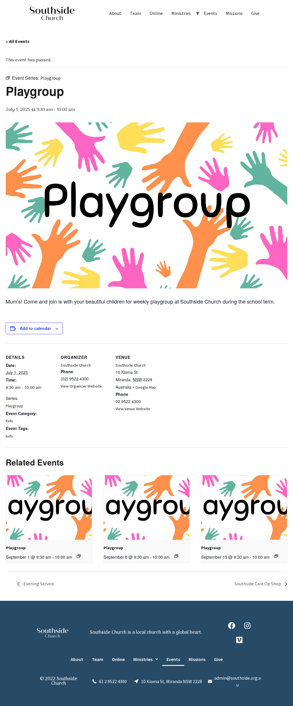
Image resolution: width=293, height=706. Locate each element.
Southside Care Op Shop (258, 583)
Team (135, 13)
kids (9, 436)
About (115, 13)
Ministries (181, 13)
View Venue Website (133, 408)
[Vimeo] (239, 640)
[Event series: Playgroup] (79, 556)
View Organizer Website (81, 386)
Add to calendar (35, 328)
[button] (145, 659)
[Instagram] (247, 625)
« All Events (17, 41)
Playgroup (14, 405)
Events (210, 13)
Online (156, 13)
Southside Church (76, 365)
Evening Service (38, 583)
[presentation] (49, 507)
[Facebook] (231, 625)
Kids (9, 420)
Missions (234, 13)
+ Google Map (144, 387)
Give (255, 13)
